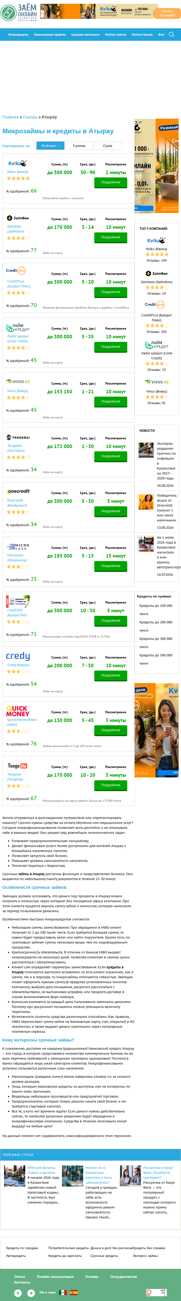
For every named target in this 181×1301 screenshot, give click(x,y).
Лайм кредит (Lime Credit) (18, 338)
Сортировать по (16, 146)
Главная (10, 117)
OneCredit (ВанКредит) (17, 503)
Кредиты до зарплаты (65, 1256)
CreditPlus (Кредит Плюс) (19, 283)
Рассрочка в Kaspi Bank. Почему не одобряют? (158, 1173)
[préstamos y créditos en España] (74, 1292)
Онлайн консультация (55, 1276)
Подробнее (110, 182)
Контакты (22, 1282)
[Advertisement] (90, 76)
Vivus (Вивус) (17, 391)
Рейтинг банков (142, 35)
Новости (147, 430)
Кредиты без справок (149, 1248)
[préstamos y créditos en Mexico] (63, 1292)
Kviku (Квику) (17, 172)
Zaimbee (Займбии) (15, 229)
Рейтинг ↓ (50, 145)
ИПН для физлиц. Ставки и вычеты (42, 1170)
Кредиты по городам (22, 1248)
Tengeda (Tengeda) (15, 776)
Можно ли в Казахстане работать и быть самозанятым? (99, 1175)
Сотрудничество (123, 1276)
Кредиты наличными (85, 35)
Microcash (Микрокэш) (17, 557)
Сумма (79, 145)
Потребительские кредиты (68, 1248)
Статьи (19, 1276)
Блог (161, 35)
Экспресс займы (145, 1256)
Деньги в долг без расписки (111, 1248)
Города (30, 117)
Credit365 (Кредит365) (17, 612)
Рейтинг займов (115, 35)
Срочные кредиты (104, 1256)
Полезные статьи (18, 1155)
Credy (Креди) (18, 665)
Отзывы (91, 1276)
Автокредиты (16, 1256)
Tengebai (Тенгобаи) (16, 448)
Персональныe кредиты (50, 35)
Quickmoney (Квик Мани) (22, 722)
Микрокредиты (18, 35)
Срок (107, 145)
